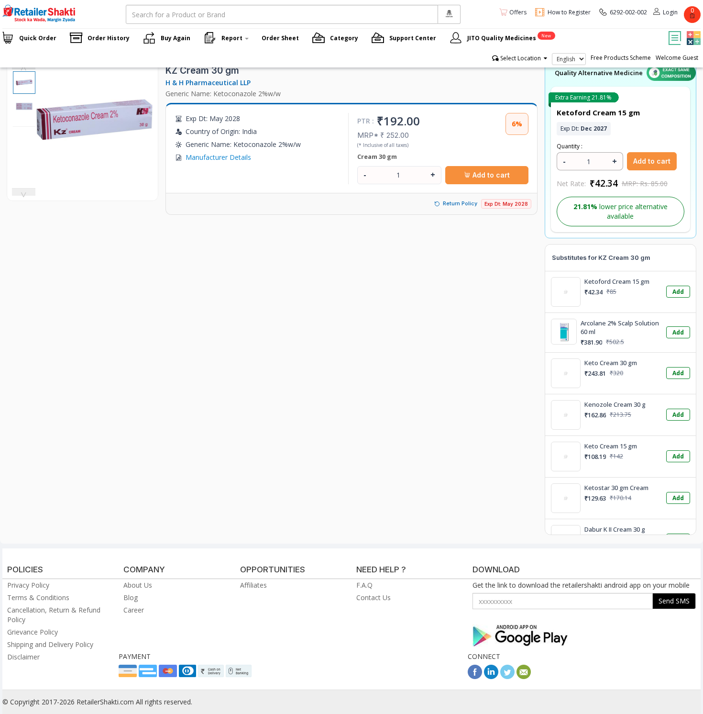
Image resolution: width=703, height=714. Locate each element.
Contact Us (373, 597)
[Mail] (523, 676)
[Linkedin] (491, 676)
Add (678, 292)
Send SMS (674, 600)
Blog (130, 597)
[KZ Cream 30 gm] (94, 174)
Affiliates (253, 585)
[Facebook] (475, 676)
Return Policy (460, 203)
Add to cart (490, 175)
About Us (137, 585)
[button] (692, 31)
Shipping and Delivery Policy (50, 644)
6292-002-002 (628, 12)
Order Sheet (280, 38)
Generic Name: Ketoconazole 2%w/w (223, 93)
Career (133, 609)
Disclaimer (23, 656)
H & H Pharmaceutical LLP (208, 82)
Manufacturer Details (218, 157)
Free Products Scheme (621, 58)
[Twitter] (507, 676)
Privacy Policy (28, 585)
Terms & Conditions (38, 597)
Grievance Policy (32, 631)
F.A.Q (364, 585)
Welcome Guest (677, 58)
